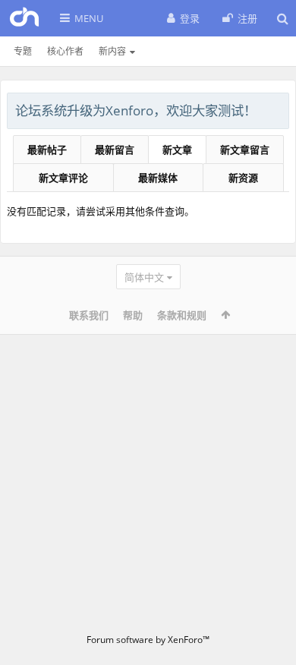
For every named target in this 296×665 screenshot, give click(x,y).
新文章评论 (63, 177)
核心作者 (65, 51)
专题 (23, 51)
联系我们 (89, 315)
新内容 (112, 51)
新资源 (243, 177)
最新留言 (114, 149)
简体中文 (144, 277)
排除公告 (278, 108)
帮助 (133, 315)
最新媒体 (158, 177)
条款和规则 (181, 315)
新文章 (177, 149)
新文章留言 (244, 149)
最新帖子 (47, 149)
